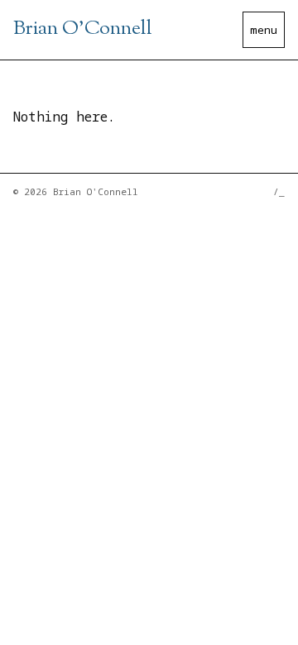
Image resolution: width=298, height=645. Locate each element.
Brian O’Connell (82, 29)
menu (263, 29)
